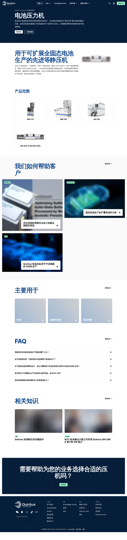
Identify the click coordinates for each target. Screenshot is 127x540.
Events (49, 511)
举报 (83, 529)
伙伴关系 (72, 3)
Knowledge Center (60, 3)
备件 (80, 514)
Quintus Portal (100, 514)
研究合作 (98, 508)
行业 (47, 3)
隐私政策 (78, 529)
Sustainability (52, 508)
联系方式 (50, 521)
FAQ (64, 511)
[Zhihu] (36, 512)
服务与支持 (84, 3)
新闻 (64, 508)
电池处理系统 (31, 10)
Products (23, 10)
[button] (63, 352)
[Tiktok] (31, 512)
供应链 (97, 511)
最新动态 (50, 518)
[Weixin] (17, 512)
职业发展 (50, 514)
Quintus (17, 10)
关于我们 (50, 504)
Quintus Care (84, 511)
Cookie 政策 (71, 529)
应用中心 (82, 508)
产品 (39, 3)
